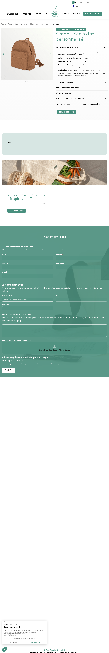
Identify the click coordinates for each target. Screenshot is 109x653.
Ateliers (65, 14)
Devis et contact (92, 14)
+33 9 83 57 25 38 (82, 2)
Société (5, 263)
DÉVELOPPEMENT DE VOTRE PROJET (70, 99)
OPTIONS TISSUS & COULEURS (67, 88)
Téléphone (61, 263)
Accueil (3, 24)
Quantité (6, 305)
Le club (76, 14)
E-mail (5, 272)
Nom (4, 255)
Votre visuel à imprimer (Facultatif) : (17, 340)
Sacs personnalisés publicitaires (26, 24)
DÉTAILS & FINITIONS (64, 93)
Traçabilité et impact (65, 82)
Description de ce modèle (67, 48)
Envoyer (8, 370)
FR (77, 6)
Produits (11, 24)
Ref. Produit (7, 296)
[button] (76, 6)
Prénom (59, 255)
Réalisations (42, 14)
